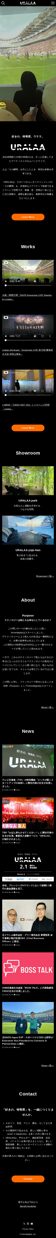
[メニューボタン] (53, 3)
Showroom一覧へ (45, 576)
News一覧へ (47, 1065)
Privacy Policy (28, 1229)
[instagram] (28, 1223)
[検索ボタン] (3, 3)
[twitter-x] (24, 1223)
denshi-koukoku (28, 1206)
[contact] (31, 1223)
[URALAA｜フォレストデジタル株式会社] (28, 3)
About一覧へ (47, 707)
